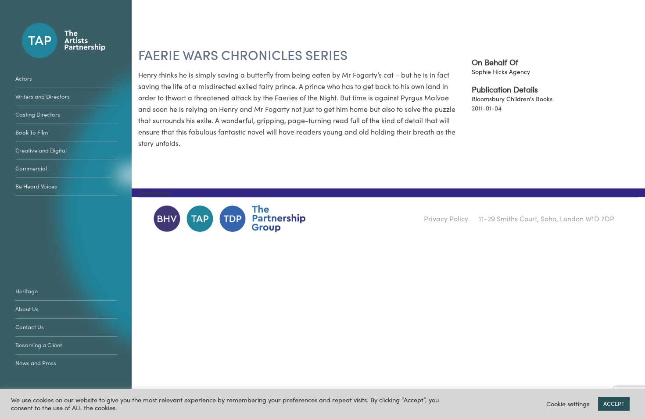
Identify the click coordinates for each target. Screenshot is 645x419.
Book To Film (31, 132)
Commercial (31, 168)
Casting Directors (37, 114)
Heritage (26, 291)
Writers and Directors (42, 96)
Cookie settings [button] (567, 404)
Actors (23, 78)
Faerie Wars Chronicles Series (243, 55)
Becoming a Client (38, 345)
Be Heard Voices (36, 186)
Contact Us (29, 327)
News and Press (35, 363)
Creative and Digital (41, 150)
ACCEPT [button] (613, 404)
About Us (27, 309)
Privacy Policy (446, 218)
